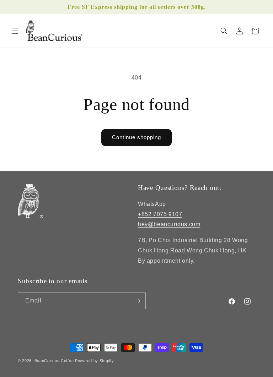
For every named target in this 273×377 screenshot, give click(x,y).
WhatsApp (152, 204)
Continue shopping (136, 137)
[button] (15, 31)
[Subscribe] (137, 301)
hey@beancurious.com (169, 224)
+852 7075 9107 (160, 214)
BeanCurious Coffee (54, 361)
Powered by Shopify (94, 361)
